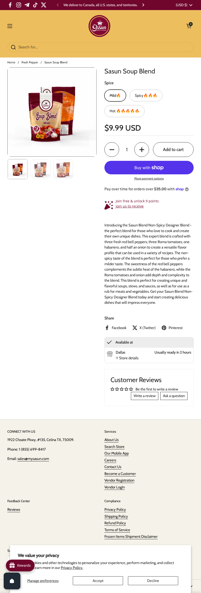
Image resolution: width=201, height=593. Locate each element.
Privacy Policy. (72, 567)
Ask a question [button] (174, 396)
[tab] (127, 358)
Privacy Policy (115, 509)
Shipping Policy (116, 516)
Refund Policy (115, 523)
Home (11, 62)
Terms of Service (117, 530)
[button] (111, 149)
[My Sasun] (99, 26)
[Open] (12, 581)
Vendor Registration (119, 480)
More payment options (149, 178)
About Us (111, 440)
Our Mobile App (116, 453)
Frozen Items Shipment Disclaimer (131, 536)
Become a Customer (120, 473)
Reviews (13, 509)
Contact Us (112, 467)
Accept (98, 581)
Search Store (114, 446)
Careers (110, 460)
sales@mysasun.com (33, 458)
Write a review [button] (145, 396)
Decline (153, 581)
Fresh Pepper (30, 62)
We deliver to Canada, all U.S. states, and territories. (100, 5)
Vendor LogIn (114, 487)
